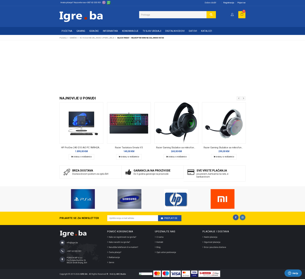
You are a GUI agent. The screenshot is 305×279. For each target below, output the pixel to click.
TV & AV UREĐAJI (152, 31)
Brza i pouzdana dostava (215, 247)
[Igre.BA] (81, 16)
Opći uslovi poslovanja (166, 252)
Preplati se (170, 218)
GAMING (81, 31)
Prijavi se (241, 2)
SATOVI (193, 31)
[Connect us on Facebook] (236, 217)
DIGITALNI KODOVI (175, 31)
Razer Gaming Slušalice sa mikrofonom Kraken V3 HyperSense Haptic (177, 147)
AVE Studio (121, 274)
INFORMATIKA (110, 31)
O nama (159, 237)
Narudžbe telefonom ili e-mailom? (123, 247)
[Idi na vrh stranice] (299, 263)
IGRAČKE (94, 31)
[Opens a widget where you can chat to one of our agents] (293, 273)
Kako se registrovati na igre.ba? (122, 237)
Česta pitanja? (115, 252)
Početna (67, 31)
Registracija (228, 2)
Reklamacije (114, 257)
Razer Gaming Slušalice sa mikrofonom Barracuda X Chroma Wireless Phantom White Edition (225, 147)
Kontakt (159, 242)
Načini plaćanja (210, 237)
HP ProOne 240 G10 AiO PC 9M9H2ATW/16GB (82, 147)
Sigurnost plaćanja (212, 242)
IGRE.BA (84, 274)
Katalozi (206, 31)
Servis (111, 262)
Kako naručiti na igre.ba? (119, 242)
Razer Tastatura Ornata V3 (129, 147)
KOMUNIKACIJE (130, 31)
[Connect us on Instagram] (242, 217)
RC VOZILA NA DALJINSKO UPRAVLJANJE (97, 38)
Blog (158, 247)
